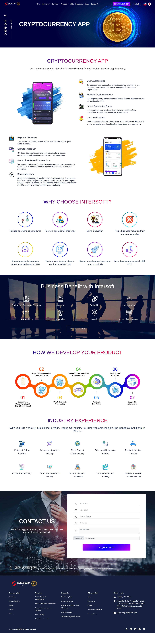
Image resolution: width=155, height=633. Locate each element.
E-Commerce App (67, 601)
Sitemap (12, 614)
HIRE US (136, 4)
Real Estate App (66, 612)
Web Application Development (45, 604)
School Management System (71, 616)
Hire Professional (77, 328)
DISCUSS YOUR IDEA (121, 4)
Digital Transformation (42, 619)
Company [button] (45, 4)
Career (87, 4)
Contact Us (94, 4)
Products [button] (64, 4)
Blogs (11, 605)
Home (39, 4)
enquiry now (106, 547)
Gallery (11, 609)
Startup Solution (14, 601)
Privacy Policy (92, 614)
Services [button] (55, 4)
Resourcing (79, 4)
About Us (12, 597)
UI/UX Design (39, 614)
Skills (72, 4)
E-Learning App (66, 597)
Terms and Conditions (95, 609)
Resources (91, 601)
